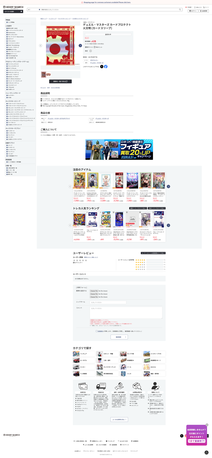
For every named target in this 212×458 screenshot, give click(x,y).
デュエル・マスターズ (13, 47)
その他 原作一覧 (12, 58)
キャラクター (11, 95)
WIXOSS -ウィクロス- (13, 76)
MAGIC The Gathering (13, 45)
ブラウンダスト (11, 41)
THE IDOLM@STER (13, 56)
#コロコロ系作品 (55, 87)
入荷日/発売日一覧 (12, 168)
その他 (9, 97)
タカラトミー (94, 60)
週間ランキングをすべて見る (137, 208)
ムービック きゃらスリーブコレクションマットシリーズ (21, 118)
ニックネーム (80, 302)
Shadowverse (11, 32)
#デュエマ (43, 87)
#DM (48, 87)
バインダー (10, 137)
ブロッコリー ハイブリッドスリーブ (16, 112)
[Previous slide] (40, 45)
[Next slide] (80, 45)
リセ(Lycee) (11, 87)
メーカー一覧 (11, 170)
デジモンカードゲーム (13, 83)
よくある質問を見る (118, 419)
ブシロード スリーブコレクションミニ (17, 105)
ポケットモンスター (13, 34)
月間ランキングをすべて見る (156, 208)
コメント (79, 308)
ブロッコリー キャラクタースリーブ (16, 108)
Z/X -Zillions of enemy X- (14, 79)
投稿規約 (100, 331)
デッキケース (11, 131)
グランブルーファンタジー (14, 51)
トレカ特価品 (11, 22)
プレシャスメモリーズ (13, 66)
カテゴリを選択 (9, 11)
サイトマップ (134, 451)
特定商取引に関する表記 (103, 451)
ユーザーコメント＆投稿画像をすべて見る (153, 253)
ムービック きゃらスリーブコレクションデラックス (20, 120)
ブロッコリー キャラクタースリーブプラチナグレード (21, 110)
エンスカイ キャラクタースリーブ (16, 114)
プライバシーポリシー (89, 451)
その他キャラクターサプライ (15, 139)
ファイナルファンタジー (14, 43)
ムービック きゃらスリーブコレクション (17, 116)
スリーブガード (11, 122)
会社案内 (77, 451)
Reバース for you (12, 68)
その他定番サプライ (13, 156)
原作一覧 (10, 174)
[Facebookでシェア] (105, 66)
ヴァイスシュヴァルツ (13, 64)
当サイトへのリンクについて (120, 451)
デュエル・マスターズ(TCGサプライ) (59, 118)
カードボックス (11, 133)
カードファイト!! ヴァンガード (15, 30)
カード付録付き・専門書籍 (14, 162)
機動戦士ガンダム (12, 49)
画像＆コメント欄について (91, 257)
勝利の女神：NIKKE (12, 28)
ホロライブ (10, 39)
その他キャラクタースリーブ (15, 124)
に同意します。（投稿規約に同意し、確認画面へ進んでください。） (120, 331)
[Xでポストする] (101, 66)
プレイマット (11, 135)
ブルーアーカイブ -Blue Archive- (16, 37)
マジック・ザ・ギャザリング (15, 81)
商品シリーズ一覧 (12, 172)
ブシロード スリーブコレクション (16, 103)
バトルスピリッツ (12, 85)
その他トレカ (11, 89)
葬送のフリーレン (12, 53)
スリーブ (10, 145)
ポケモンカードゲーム (13, 72)
